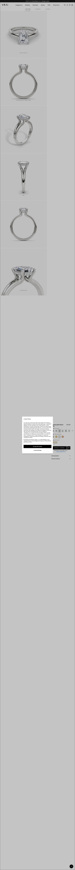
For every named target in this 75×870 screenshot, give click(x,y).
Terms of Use (28, 442)
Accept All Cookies (37, 446)
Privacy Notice (48, 441)
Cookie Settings (37, 450)
